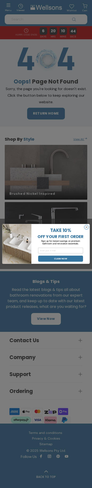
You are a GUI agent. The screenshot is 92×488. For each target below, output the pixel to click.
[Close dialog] (86, 227)
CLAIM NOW (60, 258)
